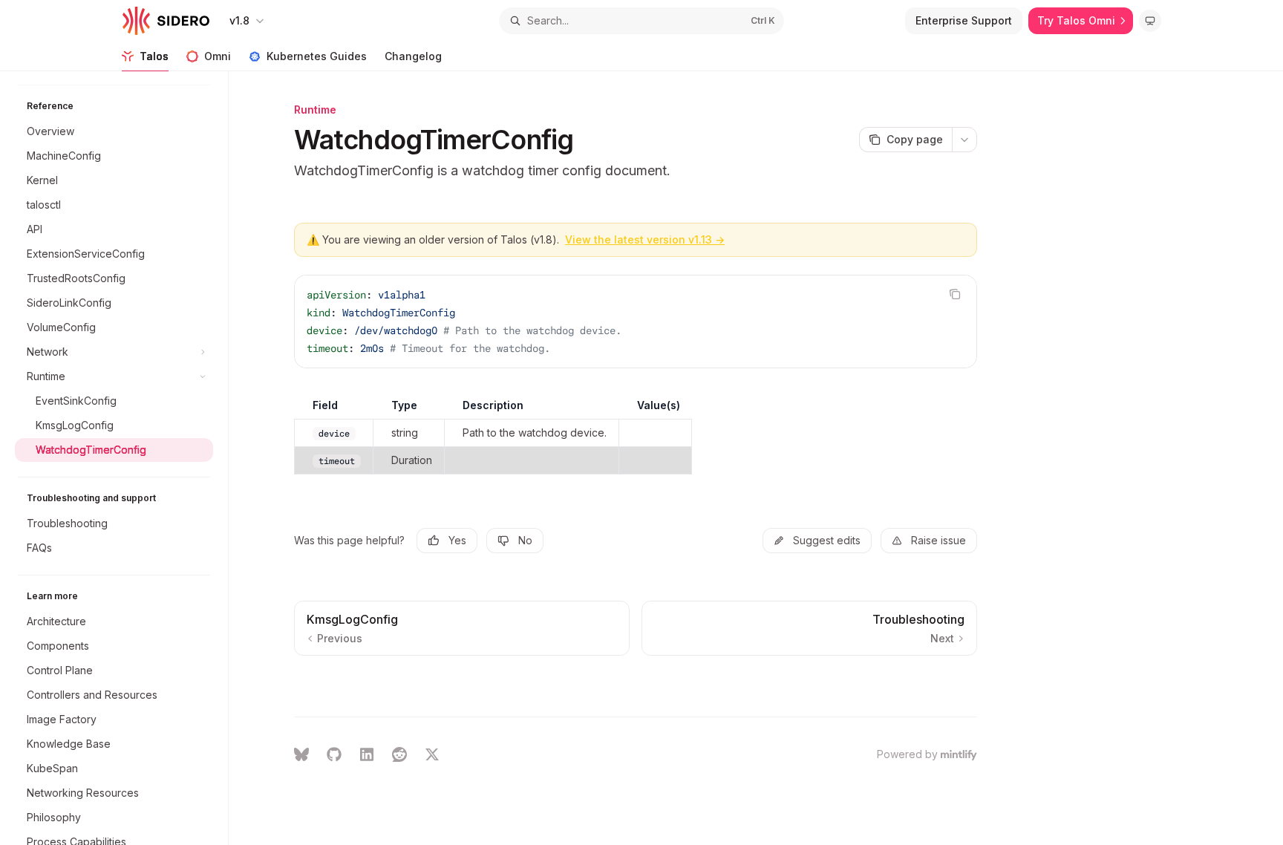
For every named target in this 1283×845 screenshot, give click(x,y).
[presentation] (121, 458)
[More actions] (964, 139)
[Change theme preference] (1150, 21)
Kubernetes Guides (317, 56)
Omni (217, 56)
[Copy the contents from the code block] (954, 294)
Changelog (413, 56)
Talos (154, 56)
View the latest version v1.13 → (645, 239)
